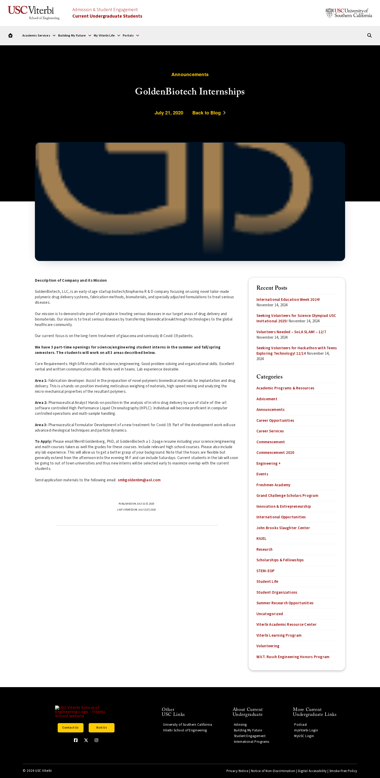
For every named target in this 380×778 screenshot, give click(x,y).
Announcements (270, 409)
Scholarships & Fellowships (280, 560)
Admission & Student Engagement (107, 12)
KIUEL (261, 538)
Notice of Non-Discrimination (273, 771)
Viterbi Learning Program (278, 635)
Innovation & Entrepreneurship (283, 506)
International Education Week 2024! (288, 299)
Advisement (266, 399)
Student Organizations (277, 592)
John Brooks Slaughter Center (283, 528)
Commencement (270, 442)
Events (262, 474)
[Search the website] (369, 35)
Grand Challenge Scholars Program (287, 495)
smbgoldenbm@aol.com (139, 480)
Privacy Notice (237, 771)
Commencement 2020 (275, 452)
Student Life (267, 581)
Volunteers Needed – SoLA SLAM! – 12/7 (291, 332)
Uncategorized (269, 614)
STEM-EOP (265, 571)
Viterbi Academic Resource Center (286, 624)
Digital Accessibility (312, 771)
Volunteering (268, 646)
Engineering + (268, 463)
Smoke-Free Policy (343, 771)
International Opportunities (281, 517)
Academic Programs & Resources (285, 388)
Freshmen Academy (273, 485)
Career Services (270, 431)
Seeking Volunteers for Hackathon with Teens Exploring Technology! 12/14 (296, 350)
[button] (39, 35)
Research (264, 549)
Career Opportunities (275, 420)
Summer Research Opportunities (285, 603)
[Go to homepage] (10, 35)
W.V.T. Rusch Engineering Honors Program (293, 657)
